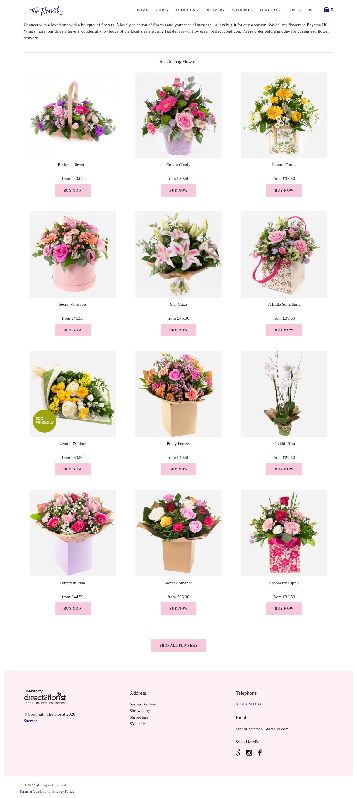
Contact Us (300, 10)
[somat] (239, 752)
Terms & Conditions (35, 791)
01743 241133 (248, 704)
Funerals (270, 10)
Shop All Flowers (178, 646)
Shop (160, 10)
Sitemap (31, 721)
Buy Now (73, 191)
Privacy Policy (63, 791)
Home (142, 10)
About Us (185, 10)
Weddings (242, 10)
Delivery (215, 10)
